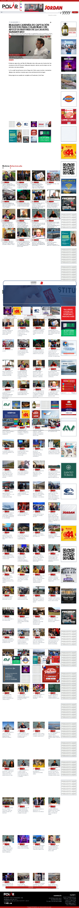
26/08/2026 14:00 (8, 882)
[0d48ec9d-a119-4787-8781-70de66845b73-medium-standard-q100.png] (10, 9)
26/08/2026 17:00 (23, 844)
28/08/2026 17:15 (38, 427)
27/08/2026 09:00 (8, 637)
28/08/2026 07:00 (38, 490)
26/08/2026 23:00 (38, 693)
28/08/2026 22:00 (22, 201)
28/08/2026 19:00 (7, 239)
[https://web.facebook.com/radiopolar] (21, 4)
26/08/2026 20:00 (54, 731)
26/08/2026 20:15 (38, 731)
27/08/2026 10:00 (54, 616)
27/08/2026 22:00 (54, 532)
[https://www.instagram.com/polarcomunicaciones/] (21, 8)
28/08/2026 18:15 (37, 239)
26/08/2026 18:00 (38, 806)
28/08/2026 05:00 (8, 511)
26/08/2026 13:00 (23, 882)
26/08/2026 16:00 (38, 844)
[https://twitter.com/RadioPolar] (21, 6)
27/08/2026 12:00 (23, 616)
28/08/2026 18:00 (52, 239)
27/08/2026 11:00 (38, 616)
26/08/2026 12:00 (38, 882)
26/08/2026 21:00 (8, 731)
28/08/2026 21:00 (37, 201)
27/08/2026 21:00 (8, 553)
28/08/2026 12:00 (8, 469)
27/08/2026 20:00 (23, 553)
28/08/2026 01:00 (8, 532)
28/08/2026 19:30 (37, 220)
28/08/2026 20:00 (7, 220)
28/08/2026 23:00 (7, 201)
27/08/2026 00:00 (23, 693)
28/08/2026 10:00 (54, 469)
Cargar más (30, 887)
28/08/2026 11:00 (38, 469)
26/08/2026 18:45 (54, 768)
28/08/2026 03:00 (38, 511)
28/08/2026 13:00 (54, 449)
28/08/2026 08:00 (23, 490)
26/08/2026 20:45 (23, 731)
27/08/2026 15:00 (23, 595)
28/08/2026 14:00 (38, 449)
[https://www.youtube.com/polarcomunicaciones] (21, 10)
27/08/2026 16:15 (54, 574)
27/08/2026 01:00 (8, 693)
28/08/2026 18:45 (22, 239)
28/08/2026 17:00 (54, 427)
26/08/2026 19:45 (8, 768)
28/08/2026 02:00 (54, 511)
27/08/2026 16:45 (38, 574)
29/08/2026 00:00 (52, 182)
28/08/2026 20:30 (52, 201)
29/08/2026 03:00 (37, 182)
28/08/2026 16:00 (8, 449)
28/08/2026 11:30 (23, 469)
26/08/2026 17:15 (8, 844)
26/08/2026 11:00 (54, 882)
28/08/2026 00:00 (23, 532)
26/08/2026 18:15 (23, 806)
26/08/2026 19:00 (38, 768)
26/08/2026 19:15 (23, 768)
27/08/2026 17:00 (23, 574)
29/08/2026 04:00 (22, 182)
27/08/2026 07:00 (38, 637)
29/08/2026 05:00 (7, 182)
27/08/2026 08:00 (23, 637)
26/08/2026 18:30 (8, 806)
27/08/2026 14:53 (38, 595)
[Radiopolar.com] (1, 12)
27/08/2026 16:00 (8, 595)
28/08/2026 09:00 (8, 490)
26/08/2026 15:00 (54, 844)
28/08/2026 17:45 (23, 427)
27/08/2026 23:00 (38, 532)
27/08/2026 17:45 (54, 553)
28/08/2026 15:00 (23, 449)
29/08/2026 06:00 (9, 328)
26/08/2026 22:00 (54, 693)
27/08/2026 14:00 (54, 595)
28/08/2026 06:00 (54, 490)
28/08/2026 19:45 (22, 220)
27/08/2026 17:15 (8, 574)
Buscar (75, 12)
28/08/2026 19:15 (52, 220)
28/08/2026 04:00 (23, 511)
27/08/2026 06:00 (54, 637)
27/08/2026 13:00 (8, 616)
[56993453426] (21, 3)
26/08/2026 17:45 (54, 806)
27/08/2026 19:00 (38, 553)
